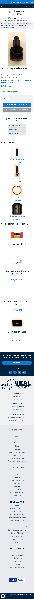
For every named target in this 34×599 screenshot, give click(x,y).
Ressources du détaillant (17, 515)
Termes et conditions (16, 524)
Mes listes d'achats (17, 567)
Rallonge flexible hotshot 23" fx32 (17, 302)
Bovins (17, 437)
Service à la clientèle (17, 508)
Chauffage (17, 455)
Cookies (17, 542)
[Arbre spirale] (17, 170)
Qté (4, 98)
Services (17, 486)
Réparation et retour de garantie (17, 527)
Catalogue (11, 23)
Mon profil (17, 564)
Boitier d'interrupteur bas (17, 216)
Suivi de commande (17, 558)
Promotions (17, 477)
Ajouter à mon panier (18, 105)
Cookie (21, 597)
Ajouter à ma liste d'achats (18, 110)
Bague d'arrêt (17, 197)
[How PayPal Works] (17, 580)
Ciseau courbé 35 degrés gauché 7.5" (17, 272)
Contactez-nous (28, 2)
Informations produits (17, 480)
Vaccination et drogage (17, 452)
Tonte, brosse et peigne (22, 23)
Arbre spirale (17, 178)
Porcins (17, 443)
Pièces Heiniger (5, 25)
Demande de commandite (17, 530)
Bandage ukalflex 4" (17, 244)
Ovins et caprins (17, 440)
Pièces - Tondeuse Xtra (19, 25)
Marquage (17, 449)
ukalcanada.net (17, 489)
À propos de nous (17, 536)
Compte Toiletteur (17, 533)
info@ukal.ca (17, 410)
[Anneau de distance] (17, 152)
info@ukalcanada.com (17, 406)
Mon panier (17, 561)
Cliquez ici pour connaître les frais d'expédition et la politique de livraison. (16, 81)
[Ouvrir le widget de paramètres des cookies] (3, 596)
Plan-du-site (17, 496)
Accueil (3, 23)
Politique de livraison (17, 521)
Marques (17, 483)
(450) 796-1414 (17, 399)
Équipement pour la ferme (17, 461)
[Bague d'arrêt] (17, 189)
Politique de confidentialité (17, 518)
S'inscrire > (17, 363)
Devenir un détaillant (17, 511)
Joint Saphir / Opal (17, 332)
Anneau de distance (17, 159)
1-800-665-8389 (16, 2)
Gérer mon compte (17, 555)
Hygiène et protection (17, 458)
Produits (17, 430)
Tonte (17, 446)
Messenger (14, 129)
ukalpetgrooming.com (17, 492)
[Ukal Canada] (17, 12)
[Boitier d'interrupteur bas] (17, 208)
